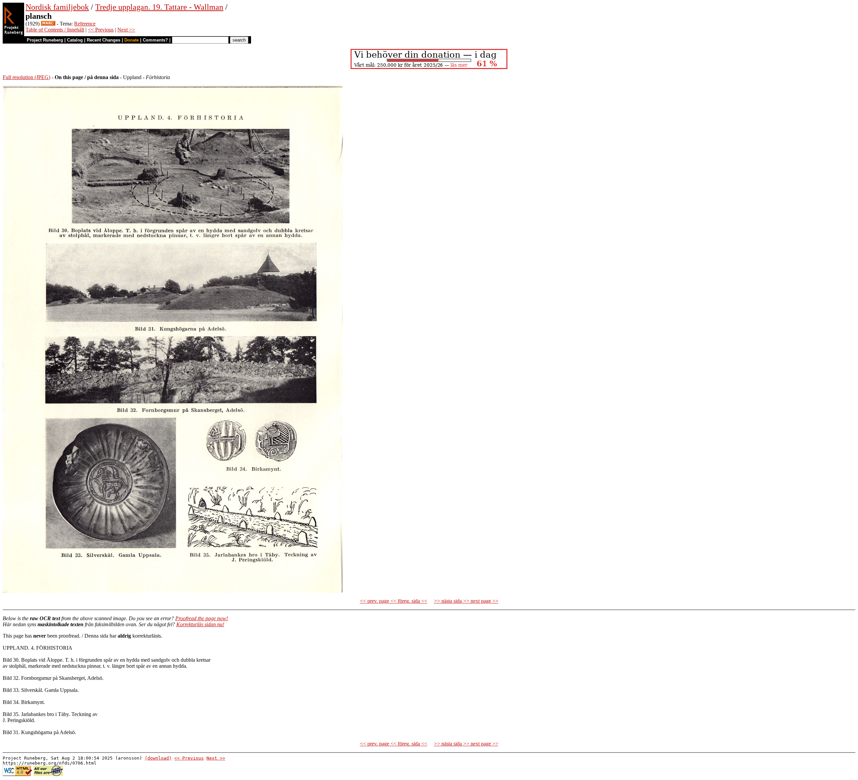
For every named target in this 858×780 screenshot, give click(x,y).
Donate (131, 40)
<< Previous (101, 29)
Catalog (75, 40)
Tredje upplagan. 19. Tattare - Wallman (159, 7)
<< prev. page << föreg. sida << (393, 601)
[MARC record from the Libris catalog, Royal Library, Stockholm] (48, 23)
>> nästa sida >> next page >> (466, 601)
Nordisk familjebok (57, 7)
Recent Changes (103, 40)
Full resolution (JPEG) (26, 77)
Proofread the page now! (201, 618)
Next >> (126, 29)
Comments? (155, 40)
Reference (85, 23)
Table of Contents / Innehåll (54, 29)
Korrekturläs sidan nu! (200, 624)
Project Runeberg (45, 40)
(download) (158, 758)
